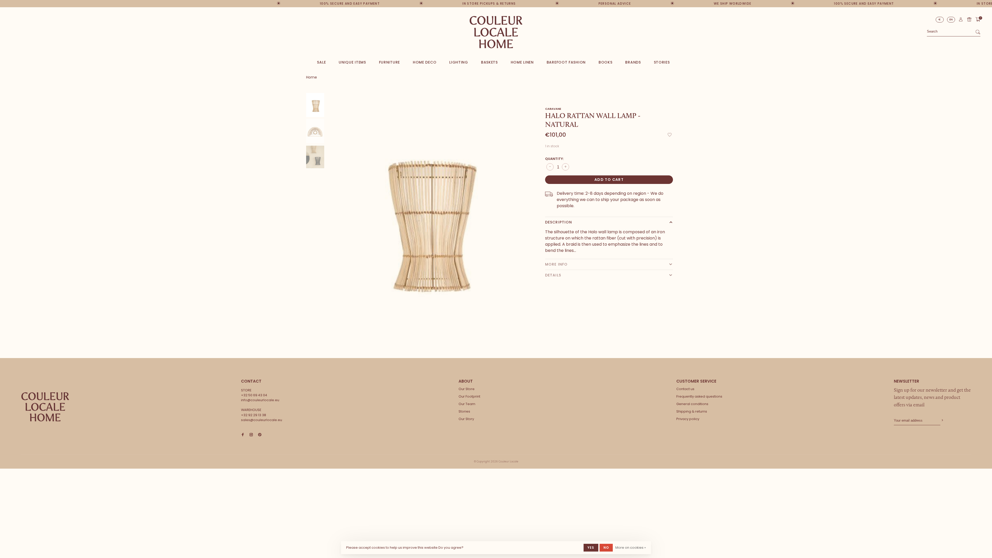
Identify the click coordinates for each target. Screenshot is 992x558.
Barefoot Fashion (566, 62)
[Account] (960, 20)
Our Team (467, 404)
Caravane (553, 109)
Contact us (685, 389)
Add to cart (609, 179)
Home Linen (522, 62)
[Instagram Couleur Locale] (251, 435)
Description (558, 222)
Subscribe (941, 420)
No (606, 547)
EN (951, 19)
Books (606, 62)
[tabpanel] (425, 215)
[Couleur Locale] (45, 407)
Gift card (969, 19)
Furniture (389, 62)
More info (556, 264)
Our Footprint (469, 396)
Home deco (424, 62)
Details (553, 275)
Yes (590, 547)
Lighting (458, 62)
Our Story (466, 419)
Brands (633, 62)
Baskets (489, 62)
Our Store (467, 389)
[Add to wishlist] (670, 135)
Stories (662, 62)
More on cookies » (630, 547)
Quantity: (554, 159)
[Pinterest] (259, 435)
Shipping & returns (691, 411)
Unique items (352, 62)
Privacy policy (687, 419)
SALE (321, 62)
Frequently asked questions (699, 396)
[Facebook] (242, 435)
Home (311, 77)
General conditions (692, 404)
